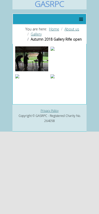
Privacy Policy (50, 111)
